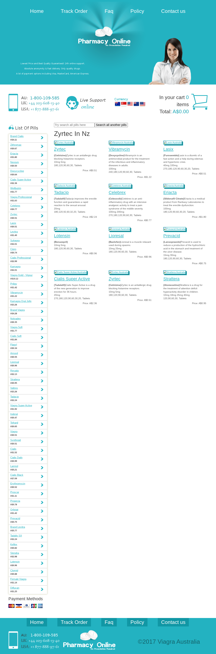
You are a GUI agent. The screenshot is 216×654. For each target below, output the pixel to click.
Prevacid (171, 235)
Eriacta (170, 192)
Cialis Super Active (72, 278)
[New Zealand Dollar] (136, 104)
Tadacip (61, 192)
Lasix (168, 149)
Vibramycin (119, 149)
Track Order (74, 11)
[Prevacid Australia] (174, 228)
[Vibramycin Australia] (121, 142)
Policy (137, 11)
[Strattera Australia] (174, 271)
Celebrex (117, 192)
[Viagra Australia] (108, 36)
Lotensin (62, 235)
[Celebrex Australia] (120, 185)
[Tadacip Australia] (64, 185)
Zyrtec (60, 149)
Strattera (171, 278)
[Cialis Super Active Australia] (70, 271)
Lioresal (116, 235)
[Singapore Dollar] (124, 104)
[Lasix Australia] (172, 142)
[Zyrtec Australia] (64, 142)
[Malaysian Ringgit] (130, 104)
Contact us (173, 11)
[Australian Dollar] (117, 104)
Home (37, 11)
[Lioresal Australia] (119, 228)
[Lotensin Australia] (65, 228)
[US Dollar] (142, 104)
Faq (109, 11)
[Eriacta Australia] (173, 185)
